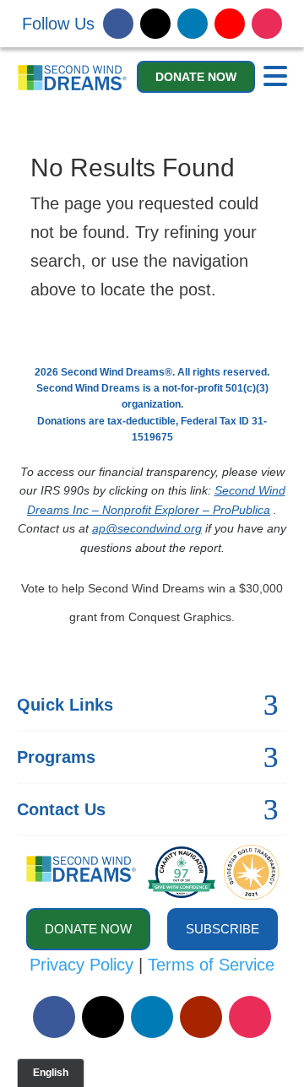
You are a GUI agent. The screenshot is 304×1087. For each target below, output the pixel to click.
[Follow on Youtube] (229, 23)
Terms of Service (211, 964)
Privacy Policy (81, 964)
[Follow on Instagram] (267, 23)
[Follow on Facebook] (118, 23)
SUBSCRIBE (222, 929)
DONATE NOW (195, 77)
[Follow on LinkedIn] (192, 23)
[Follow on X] (155, 23)
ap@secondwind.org (147, 528)
